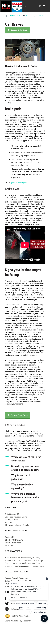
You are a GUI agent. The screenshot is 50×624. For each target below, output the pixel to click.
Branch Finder (40, 16)
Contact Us (9, 537)
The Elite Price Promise (19, 616)
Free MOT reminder (13, 543)
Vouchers (28, 16)
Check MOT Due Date (14, 540)
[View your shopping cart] (39, 6)
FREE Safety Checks (15, 16)
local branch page (22, 566)
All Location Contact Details (17, 525)
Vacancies (9, 545)
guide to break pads (19, 183)
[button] (25, 458)
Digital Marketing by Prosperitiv (18, 621)
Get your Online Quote (19, 30)
